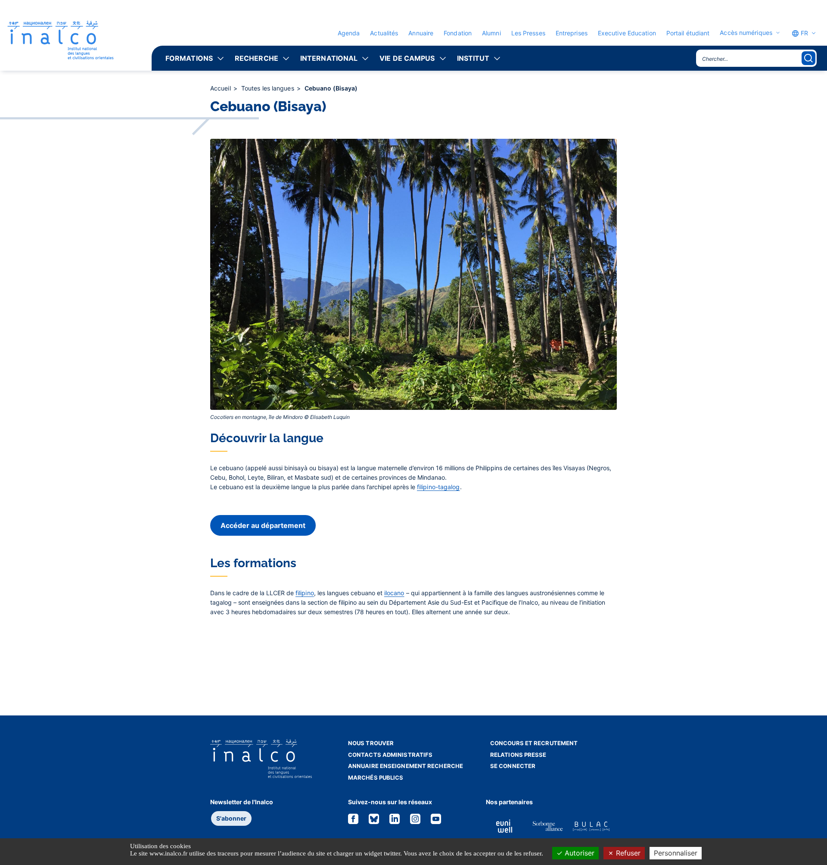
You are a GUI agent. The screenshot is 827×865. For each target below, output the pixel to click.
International (329, 58)
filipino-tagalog (438, 486)
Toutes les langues (268, 88)
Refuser (627, 853)
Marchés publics (376, 777)
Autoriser (578, 853)
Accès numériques (746, 32)
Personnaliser (675, 853)
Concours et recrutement (534, 743)
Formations (189, 58)
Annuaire (420, 33)
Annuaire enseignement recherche (405, 765)
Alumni (491, 33)
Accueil (221, 88)
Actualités (384, 33)
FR (803, 33)
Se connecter (512, 765)
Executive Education (627, 33)
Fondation (458, 33)
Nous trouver (371, 743)
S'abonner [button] (231, 818)
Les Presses (528, 33)
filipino (304, 592)
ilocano (394, 592)
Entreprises (572, 33)
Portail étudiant (688, 33)
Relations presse (518, 754)
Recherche (256, 58)
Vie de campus (407, 58)
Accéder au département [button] (263, 525)
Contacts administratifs (390, 754)
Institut (473, 58)
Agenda (349, 33)
